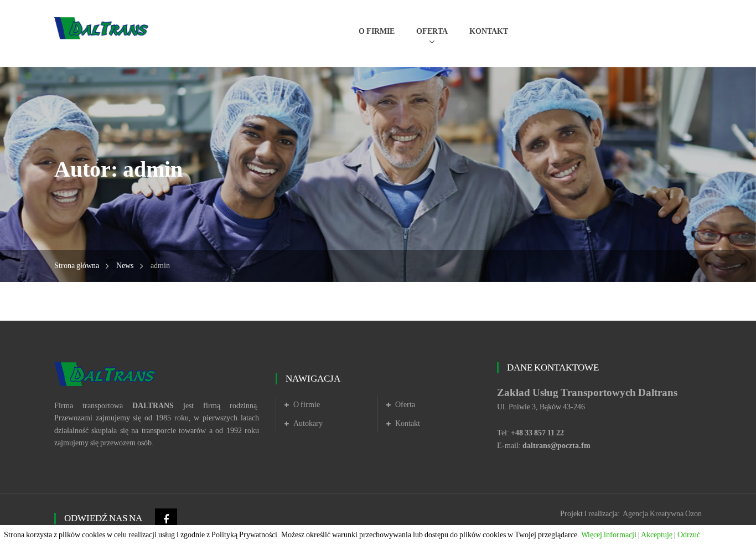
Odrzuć (688, 535)
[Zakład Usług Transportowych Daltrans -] (101, 27)
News (124, 265)
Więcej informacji (608, 535)
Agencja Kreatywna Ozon (662, 514)
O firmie (306, 404)
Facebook (166, 519)
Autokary (308, 423)
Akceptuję (656, 535)
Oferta (405, 404)
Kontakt (407, 423)
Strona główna (76, 265)
